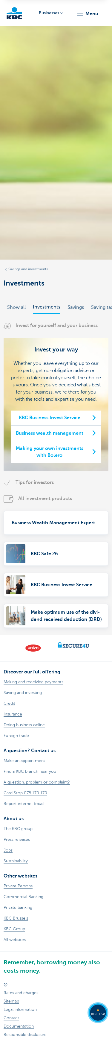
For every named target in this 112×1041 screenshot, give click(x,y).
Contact (11, 1018)
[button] (87, 14)
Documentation (19, 1026)
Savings (75, 307)
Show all (16, 307)
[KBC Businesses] (14, 13)
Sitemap (11, 1001)
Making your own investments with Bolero (49, 452)
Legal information (20, 1009)
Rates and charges (21, 993)
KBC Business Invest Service (49, 417)
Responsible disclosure (25, 1034)
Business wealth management (49, 433)
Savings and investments (28, 269)
